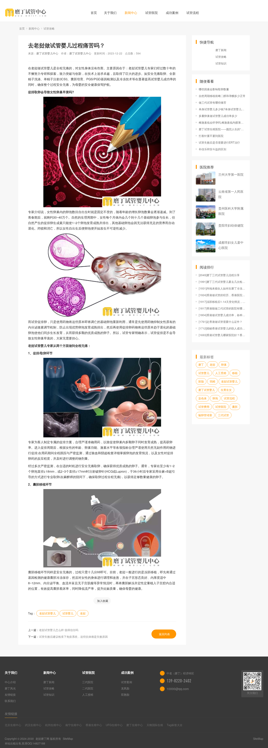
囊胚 (235, 407)
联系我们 (10, 701)
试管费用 (203, 407)
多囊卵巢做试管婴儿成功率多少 (218, 116)
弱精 (212, 381)
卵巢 (224, 364)
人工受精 (220, 373)
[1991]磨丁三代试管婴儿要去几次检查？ (222, 282)
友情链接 (10, 694)
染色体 (202, 398)
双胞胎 (125, 694)
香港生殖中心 (94, 725)
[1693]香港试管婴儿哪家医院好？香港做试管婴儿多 (222, 335)
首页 (94, 12)
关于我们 (110, 12)
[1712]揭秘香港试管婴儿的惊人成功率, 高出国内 (222, 328)
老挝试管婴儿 (47, 613)
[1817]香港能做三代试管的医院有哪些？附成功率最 (222, 308)
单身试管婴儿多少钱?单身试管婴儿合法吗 (222, 109)
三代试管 (223, 415)
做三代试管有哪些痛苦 (212, 102)
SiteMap (68, 739)
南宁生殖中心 (73, 725)
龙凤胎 (125, 688)
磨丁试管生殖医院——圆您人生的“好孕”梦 (222, 129)
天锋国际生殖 (155, 725)
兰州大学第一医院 (230, 174)
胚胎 (201, 381)
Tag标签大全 (174, 725)
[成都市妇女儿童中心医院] (205, 246)
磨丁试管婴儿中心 (47, 53)
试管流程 (192, 12)
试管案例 (126, 682)
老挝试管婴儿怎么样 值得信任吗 (58, 630)
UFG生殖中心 (114, 725)
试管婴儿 (67, 613)
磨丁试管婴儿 (206, 390)
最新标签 (207, 356)
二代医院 (87, 688)
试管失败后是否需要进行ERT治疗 (219, 142)
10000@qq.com (178, 688)
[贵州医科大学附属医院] (205, 212)
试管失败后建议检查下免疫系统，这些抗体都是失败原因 (73, 637)
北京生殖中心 (13, 725)
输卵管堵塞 (205, 415)
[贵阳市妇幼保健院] (205, 229)
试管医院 (151, 12)
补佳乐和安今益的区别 (212, 149)
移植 (235, 373)
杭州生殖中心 (53, 725)
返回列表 (164, 634)
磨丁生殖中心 (134, 725)
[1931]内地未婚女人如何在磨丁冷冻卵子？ (222, 288)
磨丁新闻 (220, 50)
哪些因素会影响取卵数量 (214, 89)
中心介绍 (10, 682)
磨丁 (201, 364)
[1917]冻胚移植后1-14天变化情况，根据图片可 (222, 302)
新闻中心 (131, 12)
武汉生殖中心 (33, 725)
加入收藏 (102, 601)
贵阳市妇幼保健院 (230, 225)
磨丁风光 (10, 688)
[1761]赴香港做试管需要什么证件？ (220, 322)
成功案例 (172, 12)
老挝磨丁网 (42, 739)
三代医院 (87, 682)
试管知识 (220, 63)
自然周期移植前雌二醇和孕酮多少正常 (222, 96)
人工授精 (87, 694)
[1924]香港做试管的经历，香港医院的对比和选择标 (222, 295)
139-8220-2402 (179, 680)
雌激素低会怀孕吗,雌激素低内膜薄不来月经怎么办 (222, 122)
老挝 (83, 613)
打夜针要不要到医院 (211, 136)
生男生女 (226, 390)
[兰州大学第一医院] (205, 178)
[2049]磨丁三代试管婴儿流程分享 (219, 275)
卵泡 (215, 398)
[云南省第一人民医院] (205, 195)
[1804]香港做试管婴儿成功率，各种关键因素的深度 (222, 315)
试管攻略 (49, 28)
